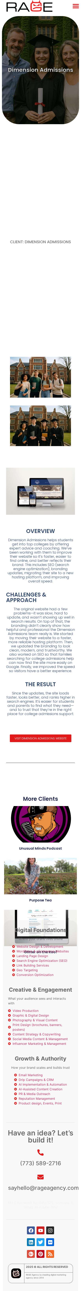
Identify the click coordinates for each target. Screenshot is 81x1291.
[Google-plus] (31, 1254)
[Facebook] (31, 1230)
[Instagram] (50, 1230)
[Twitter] (40, 1242)
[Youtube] (40, 1230)
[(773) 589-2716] (40, 1152)
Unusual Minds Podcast (40, 848)
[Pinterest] (40, 1254)
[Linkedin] (31, 1242)
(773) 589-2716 (40, 1163)
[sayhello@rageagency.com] (40, 1177)
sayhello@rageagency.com (43, 1187)
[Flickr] (50, 1242)
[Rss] (50, 1254)
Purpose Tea (40, 900)
